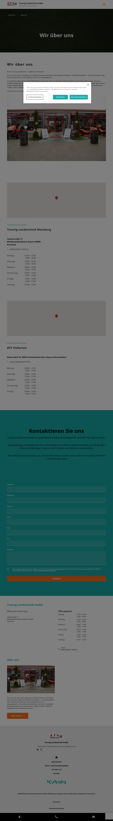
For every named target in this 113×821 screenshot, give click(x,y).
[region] (57, 92)
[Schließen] (88, 84)
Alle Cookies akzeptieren (79, 97)
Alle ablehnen (60, 97)
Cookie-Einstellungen (35, 97)
